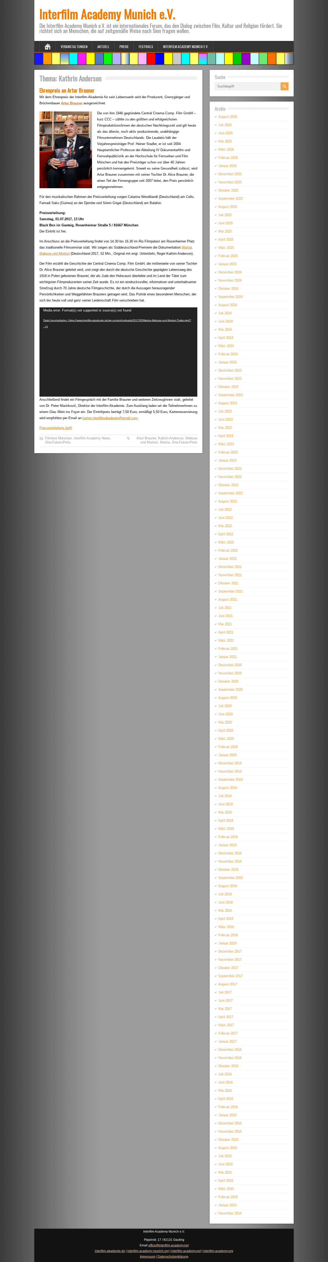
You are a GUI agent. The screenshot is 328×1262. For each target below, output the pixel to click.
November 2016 (230, 1058)
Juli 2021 (225, 608)
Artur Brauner (146, 438)
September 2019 (230, 779)
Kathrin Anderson (170, 438)
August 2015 (227, 1148)
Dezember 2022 (230, 469)
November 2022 (230, 477)
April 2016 (225, 1099)
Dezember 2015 (230, 1123)
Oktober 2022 (228, 485)
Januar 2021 (227, 657)
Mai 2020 (225, 722)
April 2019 (225, 820)
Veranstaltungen (74, 46)
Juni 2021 (225, 616)
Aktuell (103, 46)
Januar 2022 (227, 559)
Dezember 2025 (230, 174)
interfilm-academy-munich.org (148, 1251)
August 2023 (227, 403)
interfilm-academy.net (186, 1251)
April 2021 (225, 632)
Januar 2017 (227, 1041)
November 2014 (230, 1213)
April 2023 (225, 436)
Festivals (146, 46)
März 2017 (226, 1025)
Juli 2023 (225, 411)
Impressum (147, 1256)
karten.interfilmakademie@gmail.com (110, 418)
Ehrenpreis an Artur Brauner (67, 90)
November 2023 (230, 379)
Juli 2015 (225, 1156)
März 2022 (226, 542)
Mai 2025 (225, 231)
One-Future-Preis (57, 442)
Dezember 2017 (230, 951)
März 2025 (226, 248)
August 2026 (227, 117)
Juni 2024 (225, 321)
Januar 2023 (227, 460)
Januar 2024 (227, 362)
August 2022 (227, 501)
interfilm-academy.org (218, 1251)
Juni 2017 (225, 1000)
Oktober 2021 (228, 583)
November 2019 (230, 771)
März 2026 (226, 149)
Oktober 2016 (228, 1066)
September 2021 (230, 591)
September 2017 (230, 976)
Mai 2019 (225, 812)
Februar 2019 (228, 837)
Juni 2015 (225, 1164)
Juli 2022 (225, 509)
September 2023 (230, 395)
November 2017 (230, 960)
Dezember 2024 (230, 272)
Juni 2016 (225, 1082)
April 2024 (225, 338)
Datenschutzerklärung (173, 1256)
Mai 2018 (225, 910)
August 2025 (227, 207)
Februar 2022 (228, 550)
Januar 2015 (227, 1205)
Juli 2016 (225, 1074)
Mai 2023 (225, 428)
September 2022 (230, 493)
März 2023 (226, 444)
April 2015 (225, 1180)
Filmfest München (58, 438)
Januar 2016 (227, 1115)
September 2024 (230, 297)
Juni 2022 (225, 518)
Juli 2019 (225, 796)
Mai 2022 (225, 526)
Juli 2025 (225, 215)
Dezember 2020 (230, 665)
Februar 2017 (228, 1033)
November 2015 (230, 1131)
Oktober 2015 (228, 1140)
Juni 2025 (225, 223)
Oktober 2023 (228, 387)
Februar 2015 (228, 1197)
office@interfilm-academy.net (168, 1245)
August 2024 (227, 305)
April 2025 (225, 239)
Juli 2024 (225, 313)
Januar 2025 (227, 264)
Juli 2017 (225, 992)
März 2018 (226, 927)
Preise (124, 46)
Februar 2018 (228, 935)
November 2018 (230, 861)
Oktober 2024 (228, 289)
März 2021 (226, 640)
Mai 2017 (225, 1009)
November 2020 (230, 673)
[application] (118, 352)
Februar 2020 (228, 747)
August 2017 (227, 984)
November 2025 (230, 182)
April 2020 (225, 730)
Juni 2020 (225, 714)
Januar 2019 (227, 845)
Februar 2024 (228, 354)
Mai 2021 (225, 624)
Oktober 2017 (228, 968)
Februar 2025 (228, 256)
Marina (165, 442)
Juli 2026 (225, 125)
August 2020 (227, 698)
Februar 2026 (228, 158)
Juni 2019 (225, 804)
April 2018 (225, 919)
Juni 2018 (225, 902)
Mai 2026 (225, 141)
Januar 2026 (227, 166)
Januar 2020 (227, 755)
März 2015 (226, 1189)
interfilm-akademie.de (110, 1251)
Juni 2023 (225, 419)
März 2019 (226, 829)
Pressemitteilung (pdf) (55, 428)
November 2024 (230, 280)
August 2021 (227, 599)
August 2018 (227, 886)
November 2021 (230, 575)
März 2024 (226, 346)
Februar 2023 (228, 452)
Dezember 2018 (230, 853)
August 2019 (227, 788)
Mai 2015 (225, 1172)
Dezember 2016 (230, 1050)
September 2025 (230, 198)
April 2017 (225, 1017)
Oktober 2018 (228, 870)
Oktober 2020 (228, 681)
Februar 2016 (228, 1107)
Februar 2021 (228, 649)
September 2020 (230, 689)
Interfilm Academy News (92, 438)
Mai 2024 (225, 329)
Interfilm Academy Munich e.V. (107, 14)
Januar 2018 (227, 943)
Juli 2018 (225, 894)
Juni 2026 (225, 133)
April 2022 (225, 534)
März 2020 (226, 739)
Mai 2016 (225, 1090)
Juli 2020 (225, 706)
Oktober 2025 (228, 190)
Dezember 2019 (230, 763)
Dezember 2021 (230, 567)
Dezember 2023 (230, 370)
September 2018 (230, 878)
